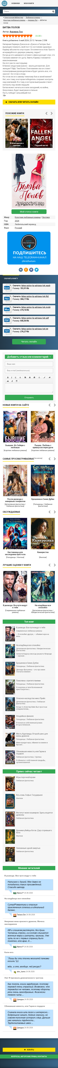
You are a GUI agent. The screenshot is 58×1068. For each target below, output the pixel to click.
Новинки (15, 3)
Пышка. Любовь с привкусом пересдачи (43, 446)
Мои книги (29, 3)
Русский (18, 228)
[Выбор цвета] (44, 377)
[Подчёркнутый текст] (15, 377)
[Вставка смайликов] (39, 377)
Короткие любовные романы (27, 217)
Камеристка (43, 552)
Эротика (46, 217)
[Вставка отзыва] (8, 381)
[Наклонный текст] (12, 377)
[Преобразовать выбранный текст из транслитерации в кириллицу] (12, 381)
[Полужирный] (8, 377)
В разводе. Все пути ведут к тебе (15, 606)
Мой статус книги (29, 211)
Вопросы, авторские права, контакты (29, 1056)
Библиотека (4, 3)
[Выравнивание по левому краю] (25, 377)
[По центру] (30, 377)
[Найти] (53, 11)
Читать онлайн (29, 341)
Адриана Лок (32, 20)
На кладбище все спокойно (43, 606)
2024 (17, 221)
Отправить (29, 397)
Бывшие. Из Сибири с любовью (15, 446)
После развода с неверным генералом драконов (15, 500)
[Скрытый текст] (49, 377)
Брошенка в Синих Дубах (42, 499)
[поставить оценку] (6, 36)
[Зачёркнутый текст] (20, 377)
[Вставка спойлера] (16, 381)
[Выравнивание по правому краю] (34, 377)
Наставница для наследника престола (15, 553)
